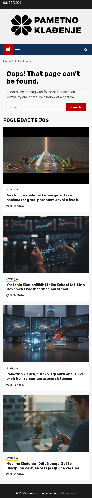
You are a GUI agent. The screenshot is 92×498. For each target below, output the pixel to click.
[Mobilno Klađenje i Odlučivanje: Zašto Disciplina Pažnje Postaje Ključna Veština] (46, 423)
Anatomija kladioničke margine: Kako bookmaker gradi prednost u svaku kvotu (43, 197)
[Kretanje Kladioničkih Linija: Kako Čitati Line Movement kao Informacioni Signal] (46, 244)
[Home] (8, 50)
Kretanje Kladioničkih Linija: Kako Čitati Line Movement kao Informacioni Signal (45, 287)
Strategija (12, 189)
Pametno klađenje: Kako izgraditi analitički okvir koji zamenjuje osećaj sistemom (44, 376)
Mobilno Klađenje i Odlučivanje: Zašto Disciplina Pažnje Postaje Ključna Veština (42, 466)
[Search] (85, 49)
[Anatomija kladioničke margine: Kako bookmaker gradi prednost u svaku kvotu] (46, 155)
